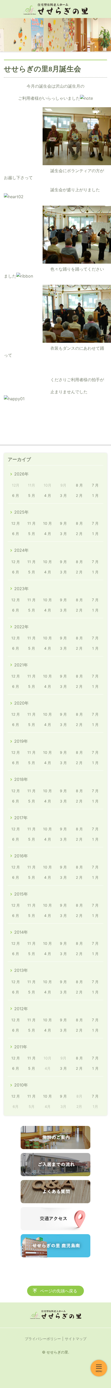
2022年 (21, 626)
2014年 (21, 932)
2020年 (21, 703)
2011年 (20, 1046)
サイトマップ (75, 1338)
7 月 (95, 485)
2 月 (79, 495)
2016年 (21, 855)
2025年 (21, 512)
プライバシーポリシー (43, 1338)
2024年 (21, 550)
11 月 (31, 523)
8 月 (79, 485)
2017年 (21, 817)
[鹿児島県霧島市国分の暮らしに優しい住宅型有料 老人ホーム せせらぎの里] (55, 9)
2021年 (21, 664)
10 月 (47, 523)
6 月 (15, 495)
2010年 (21, 1085)
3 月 (63, 495)
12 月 (15, 523)
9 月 (63, 523)
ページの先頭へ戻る (58, 1290)
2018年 (21, 779)
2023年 (21, 588)
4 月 (47, 495)
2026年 (21, 473)
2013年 (21, 970)
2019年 (21, 741)
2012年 (21, 1008)
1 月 (95, 495)
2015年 (21, 894)
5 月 (31, 495)
